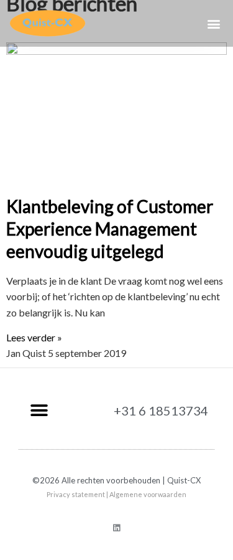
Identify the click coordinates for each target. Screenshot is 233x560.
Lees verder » (34, 337)
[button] (213, 23)
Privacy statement (76, 494)
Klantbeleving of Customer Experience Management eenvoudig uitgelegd (109, 229)
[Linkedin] (116, 528)
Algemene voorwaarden (147, 494)
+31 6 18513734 (161, 410)
